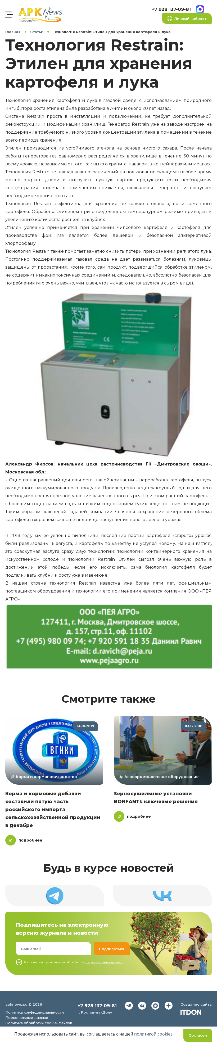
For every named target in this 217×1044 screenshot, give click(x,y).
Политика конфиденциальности (34, 1012)
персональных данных (104, 962)
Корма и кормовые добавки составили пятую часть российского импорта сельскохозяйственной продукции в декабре (52, 809)
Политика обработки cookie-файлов (38, 1023)
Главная (13, 32)
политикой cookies (153, 1034)
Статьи (36, 32)
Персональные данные (26, 1017)
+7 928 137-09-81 (171, 9)
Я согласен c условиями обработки (73, 962)
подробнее (30, 840)
